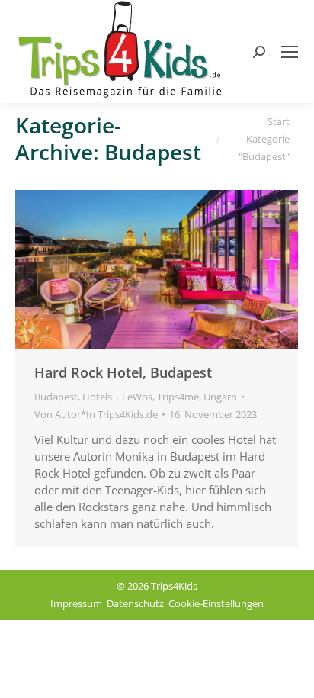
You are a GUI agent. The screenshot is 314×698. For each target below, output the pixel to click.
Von (96, 414)
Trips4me (178, 397)
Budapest (56, 397)
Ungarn (220, 397)
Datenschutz (135, 603)
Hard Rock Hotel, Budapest (123, 372)
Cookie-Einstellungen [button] (216, 603)
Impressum (76, 603)
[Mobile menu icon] (289, 52)
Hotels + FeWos (117, 397)
